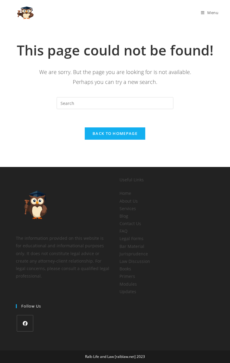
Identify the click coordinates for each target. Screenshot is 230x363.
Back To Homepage (115, 133)
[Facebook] (25, 323)
